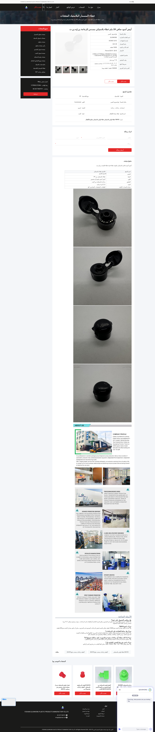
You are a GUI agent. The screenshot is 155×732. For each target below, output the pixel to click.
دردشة (36, 94)
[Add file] (150, 729)
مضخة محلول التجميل (39, 34)
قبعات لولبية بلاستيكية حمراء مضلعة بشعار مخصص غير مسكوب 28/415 (62, 687)
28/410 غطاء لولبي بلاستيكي (120, 652)
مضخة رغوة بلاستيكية (39, 57)
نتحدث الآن (123, 81)
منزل (103, 19)
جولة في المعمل (86, 711)
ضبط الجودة (87, 713)
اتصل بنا (88, 716)
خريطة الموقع (101, 713)
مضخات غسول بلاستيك (39, 38)
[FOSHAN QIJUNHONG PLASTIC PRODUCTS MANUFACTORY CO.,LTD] (26, 7)
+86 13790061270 (36, 85)
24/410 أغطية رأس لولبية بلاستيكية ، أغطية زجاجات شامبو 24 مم (83, 687)
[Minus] (120, 690)
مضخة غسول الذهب (40, 53)
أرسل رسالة (120, 150)
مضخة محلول (41, 42)
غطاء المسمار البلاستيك (94, 19)
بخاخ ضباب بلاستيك (40, 64)
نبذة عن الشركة (86, 709)
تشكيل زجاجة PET (40, 72)
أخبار (103, 709)
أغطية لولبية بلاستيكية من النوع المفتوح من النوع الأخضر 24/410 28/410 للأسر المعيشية (103, 687)
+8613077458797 (38, 89)
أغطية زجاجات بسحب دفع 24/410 (75, 652)
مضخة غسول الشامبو (39, 49)
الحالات (102, 711)
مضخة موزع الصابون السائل (38, 60)
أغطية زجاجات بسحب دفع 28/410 (99, 652)
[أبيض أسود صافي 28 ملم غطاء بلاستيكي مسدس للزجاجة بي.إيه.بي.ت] (71, 48)
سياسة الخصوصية (100, 716)
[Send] (119, 729)
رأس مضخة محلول (40, 45)
